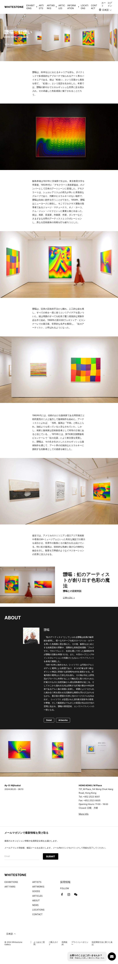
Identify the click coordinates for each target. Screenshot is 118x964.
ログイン (110, 4)
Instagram (69, 894)
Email (7, 856)
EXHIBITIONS (11, 882)
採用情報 (65, 882)
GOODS (36, 891)
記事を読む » (69, 597)
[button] (105, 10)
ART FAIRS (9, 886)
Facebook (62, 894)
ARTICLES (61, 7)
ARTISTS (41, 7)
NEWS (35, 905)
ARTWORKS (38, 886)
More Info (83, 814)
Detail (49, 720)
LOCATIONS (84, 7)
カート (103, 4)
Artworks (63, 720)
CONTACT (94, 7)
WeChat (75, 894)
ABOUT (36, 900)
